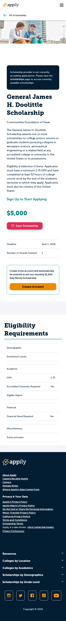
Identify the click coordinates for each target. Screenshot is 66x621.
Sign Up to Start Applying (27, 199)
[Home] (11, 5)
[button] (13, 225)
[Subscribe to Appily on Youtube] (56, 595)
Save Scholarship (27, 225)
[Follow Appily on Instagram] (9, 595)
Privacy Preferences (13, 531)
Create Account (33, 286)
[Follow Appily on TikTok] (44, 595)
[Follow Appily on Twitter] (20, 595)
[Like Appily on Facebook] (32, 595)
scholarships (17, 79)
